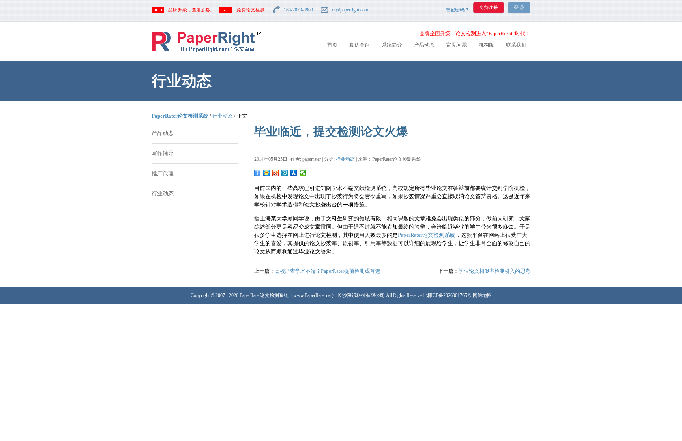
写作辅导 (163, 153)
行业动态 (222, 116)
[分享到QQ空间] (266, 173)
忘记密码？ (457, 10)
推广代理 (163, 173)
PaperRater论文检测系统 (180, 116)
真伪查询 (359, 45)
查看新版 (201, 10)
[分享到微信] (303, 173)
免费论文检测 (250, 10)
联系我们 (516, 45)
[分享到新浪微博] (275, 173)
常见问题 (456, 45)
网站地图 (482, 295)
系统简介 (392, 45)
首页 (332, 45)
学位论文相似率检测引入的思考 (494, 271)
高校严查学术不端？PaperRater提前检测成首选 (327, 271)
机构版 (486, 45)
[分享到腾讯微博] (284, 173)
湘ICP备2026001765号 (449, 295)
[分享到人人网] (293, 173)
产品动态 (424, 45)
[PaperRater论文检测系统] (206, 51)
